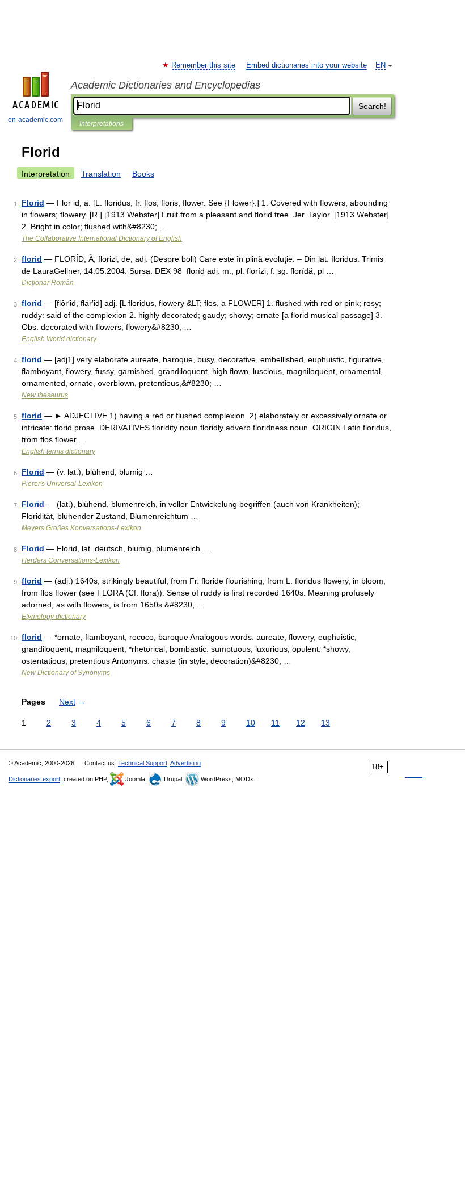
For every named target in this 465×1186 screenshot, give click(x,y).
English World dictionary (59, 339)
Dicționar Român (48, 283)
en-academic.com (35, 120)
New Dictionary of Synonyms (66, 673)
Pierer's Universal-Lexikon (62, 484)
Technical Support (142, 763)
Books (143, 173)
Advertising (185, 763)
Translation (101, 173)
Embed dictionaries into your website (306, 65)
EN (380, 65)
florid (32, 258)
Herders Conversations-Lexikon (71, 560)
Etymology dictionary (54, 617)
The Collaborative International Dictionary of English (102, 238)
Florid (33, 202)
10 (250, 722)
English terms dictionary (58, 451)
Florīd (33, 471)
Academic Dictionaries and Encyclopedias (165, 85)
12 (300, 722)
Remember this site (203, 65)
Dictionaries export (34, 779)
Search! (372, 106)
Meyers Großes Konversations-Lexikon (81, 528)
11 (275, 722)
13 (325, 722)
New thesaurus (45, 395)
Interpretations (101, 124)
